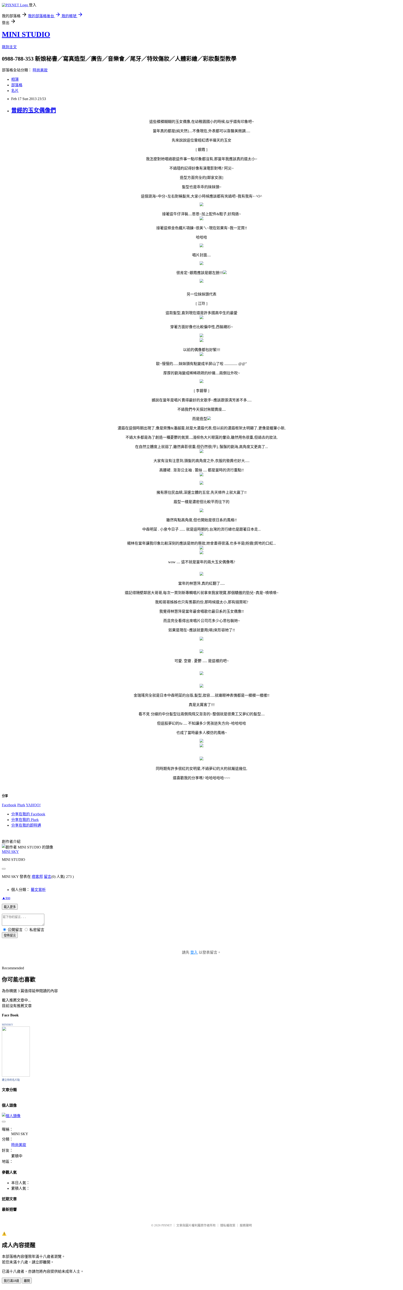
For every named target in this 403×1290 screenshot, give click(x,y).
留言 (47, 877)
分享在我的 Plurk (25, 820)
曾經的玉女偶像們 (33, 110)
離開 (27, 1281)
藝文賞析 (38, 890)
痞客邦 (37, 877)
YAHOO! (33, 805)
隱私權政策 (227, 1225)
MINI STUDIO (26, 34)
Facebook (9, 805)
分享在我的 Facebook (28, 814)
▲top (6, 898)
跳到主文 (9, 47)
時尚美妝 (40, 70)
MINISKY (7, 1024)
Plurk (21, 805)
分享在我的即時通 (26, 825)
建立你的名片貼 (11, 1079)
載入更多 (10, 907)
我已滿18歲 (11, 1281)
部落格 (16, 85)
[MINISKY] (16, 1075)
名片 (15, 91)
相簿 (15, 79)
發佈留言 (10, 935)
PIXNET (166, 1225)
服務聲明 (246, 1225)
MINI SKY (10, 852)
